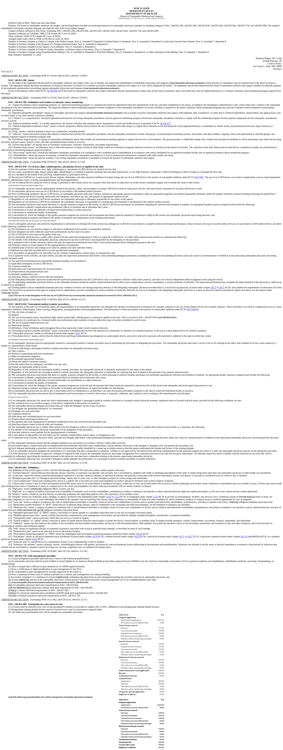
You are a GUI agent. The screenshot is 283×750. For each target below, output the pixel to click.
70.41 (108, 496)
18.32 (137, 536)
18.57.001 (199, 177)
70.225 (139, 534)
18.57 (213, 287)
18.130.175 (165, 123)
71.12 (117, 496)
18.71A (244, 536)
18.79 (95, 536)
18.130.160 (52, 91)
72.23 (155, 496)
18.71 (221, 287)
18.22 (34, 539)
